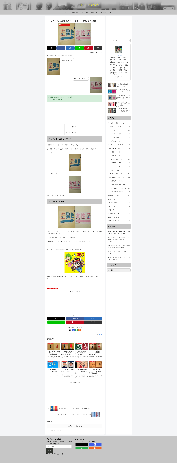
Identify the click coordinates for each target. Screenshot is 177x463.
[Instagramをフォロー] (73, 330)
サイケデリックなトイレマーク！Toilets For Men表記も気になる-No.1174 (119, 246)
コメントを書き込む (75, 426)
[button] (98, 48)
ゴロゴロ (119, 55)
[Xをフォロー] (70, 330)
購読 (49, 450)
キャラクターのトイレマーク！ (75, 130)
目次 (73, 127)
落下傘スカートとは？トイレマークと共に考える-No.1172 (119, 258)
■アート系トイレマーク (53, 288)
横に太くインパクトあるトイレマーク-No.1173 (118, 252)
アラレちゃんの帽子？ (73, 132)
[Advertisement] (74, 113)
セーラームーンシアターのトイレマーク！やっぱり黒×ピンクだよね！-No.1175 (118, 240)
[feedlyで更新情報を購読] (76, 330)
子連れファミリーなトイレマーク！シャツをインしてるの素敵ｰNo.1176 (119, 232)
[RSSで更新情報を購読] (79, 330)
